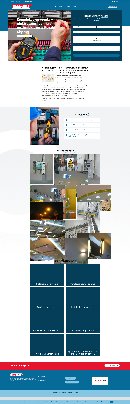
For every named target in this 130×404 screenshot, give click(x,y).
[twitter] (114, 1)
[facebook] (112, 1)
